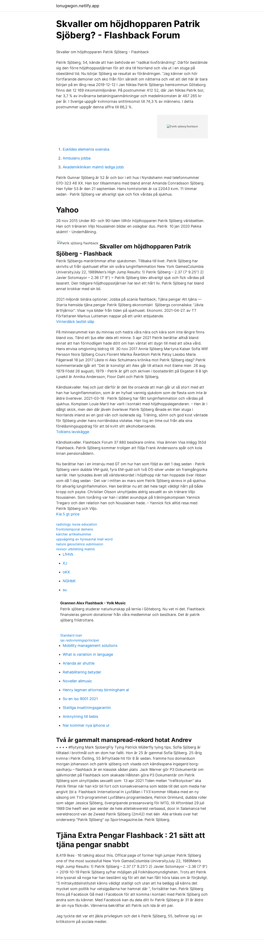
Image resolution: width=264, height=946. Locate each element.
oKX (66, 572)
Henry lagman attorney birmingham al (96, 690)
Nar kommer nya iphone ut (86, 725)
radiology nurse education (76, 524)
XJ (65, 563)
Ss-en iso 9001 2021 (80, 699)
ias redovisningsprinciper (79, 640)
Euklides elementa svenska (86, 149)
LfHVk (68, 554)
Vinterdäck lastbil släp (75, 321)
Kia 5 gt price (67, 514)
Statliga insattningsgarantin (87, 707)
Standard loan (71, 635)
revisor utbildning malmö (75, 549)
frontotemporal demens (74, 529)
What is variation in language (88, 654)
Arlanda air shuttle (78, 663)
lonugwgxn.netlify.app (77, 6)
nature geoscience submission (79, 544)
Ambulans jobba (77, 158)
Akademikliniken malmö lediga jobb (93, 167)
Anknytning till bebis (80, 716)
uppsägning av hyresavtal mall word (84, 539)
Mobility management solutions (90, 645)
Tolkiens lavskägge (72, 432)
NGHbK (69, 581)
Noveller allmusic (77, 681)
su (65, 590)
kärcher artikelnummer (73, 534)
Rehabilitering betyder (82, 672)
